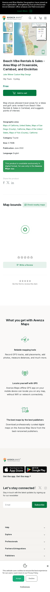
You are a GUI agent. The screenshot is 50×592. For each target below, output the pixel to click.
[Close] (47, 565)
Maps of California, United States (17, 125)
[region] (25, 230)
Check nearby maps (36, 205)
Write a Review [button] (26, 265)
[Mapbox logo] (9, 248)
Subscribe (39, 504)
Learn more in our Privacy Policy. (26, 573)
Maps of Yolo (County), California (23, 133)
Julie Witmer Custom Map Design (17, 74)
